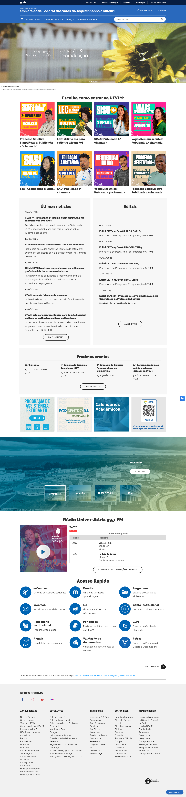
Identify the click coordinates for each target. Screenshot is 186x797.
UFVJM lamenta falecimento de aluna (46, 295)
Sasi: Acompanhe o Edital (37, 188)
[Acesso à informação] (152, 781)
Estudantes (56, 711)
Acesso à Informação (87, 19)
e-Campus (40, 588)
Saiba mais (140, 472)
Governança (144, 735)
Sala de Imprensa (123, 756)
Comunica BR (91, 3)
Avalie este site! (175, 792)
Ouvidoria (24, 759)
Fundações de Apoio (30, 768)
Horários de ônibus (124, 717)
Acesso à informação (109, 3)
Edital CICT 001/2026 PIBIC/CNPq (118, 279)
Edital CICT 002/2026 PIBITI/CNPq (119, 263)
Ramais (39, 638)
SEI (85, 605)
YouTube (42, 699)
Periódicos (90, 621)
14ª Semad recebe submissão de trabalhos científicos (55, 244)
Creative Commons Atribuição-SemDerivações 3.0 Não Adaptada (104, 676)
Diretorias (24, 744)
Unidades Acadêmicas (60, 735)
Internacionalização (29, 729)
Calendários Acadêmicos (61, 720)
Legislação (140, 3)
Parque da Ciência (123, 738)
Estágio (53, 732)
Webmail (40, 605)
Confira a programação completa (117, 569)
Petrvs (137, 638)
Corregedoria (26, 762)
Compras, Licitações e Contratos (120, 744)
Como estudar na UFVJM (32, 726)
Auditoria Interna (28, 756)
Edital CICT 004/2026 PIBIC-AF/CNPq (120, 231)
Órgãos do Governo (158, 3)
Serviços (70, 19)
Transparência (147, 711)
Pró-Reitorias (26, 741)
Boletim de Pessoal (99, 735)
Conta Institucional (146, 605)
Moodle (88, 588)
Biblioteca (24, 747)
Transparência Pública (149, 753)
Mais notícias (55, 337)
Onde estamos (27, 720)
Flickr (52, 699)
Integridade (144, 738)
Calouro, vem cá (57, 717)
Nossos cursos (33, 19)
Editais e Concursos (53, 19)
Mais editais (130, 324)
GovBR (23, 2)
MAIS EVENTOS (93, 386)
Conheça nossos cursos (10, 87)
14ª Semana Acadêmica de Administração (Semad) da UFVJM (146, 368)
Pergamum (140, 588)
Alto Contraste (146, 10)
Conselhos (25, 735)
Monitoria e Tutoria (58, 729)
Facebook (22, 699)
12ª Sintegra (32, 365)
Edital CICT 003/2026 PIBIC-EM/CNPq (120, 247)
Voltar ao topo (152, 667)
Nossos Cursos (27, 717)
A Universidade (28, 711)
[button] (157, 493)
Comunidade (122, 711)
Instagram (32, 699)
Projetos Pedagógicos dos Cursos (66, 750)
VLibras (163, 10)
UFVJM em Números (30, 732)
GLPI (136, 621)
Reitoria (23, 738)
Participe (126, 3)
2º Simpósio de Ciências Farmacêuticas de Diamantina (110, 368)
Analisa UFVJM (146, 726)
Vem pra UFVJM (27, 723)
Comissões (25, 765)
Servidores (96, 711)
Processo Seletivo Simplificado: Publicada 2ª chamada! (36, 142)
